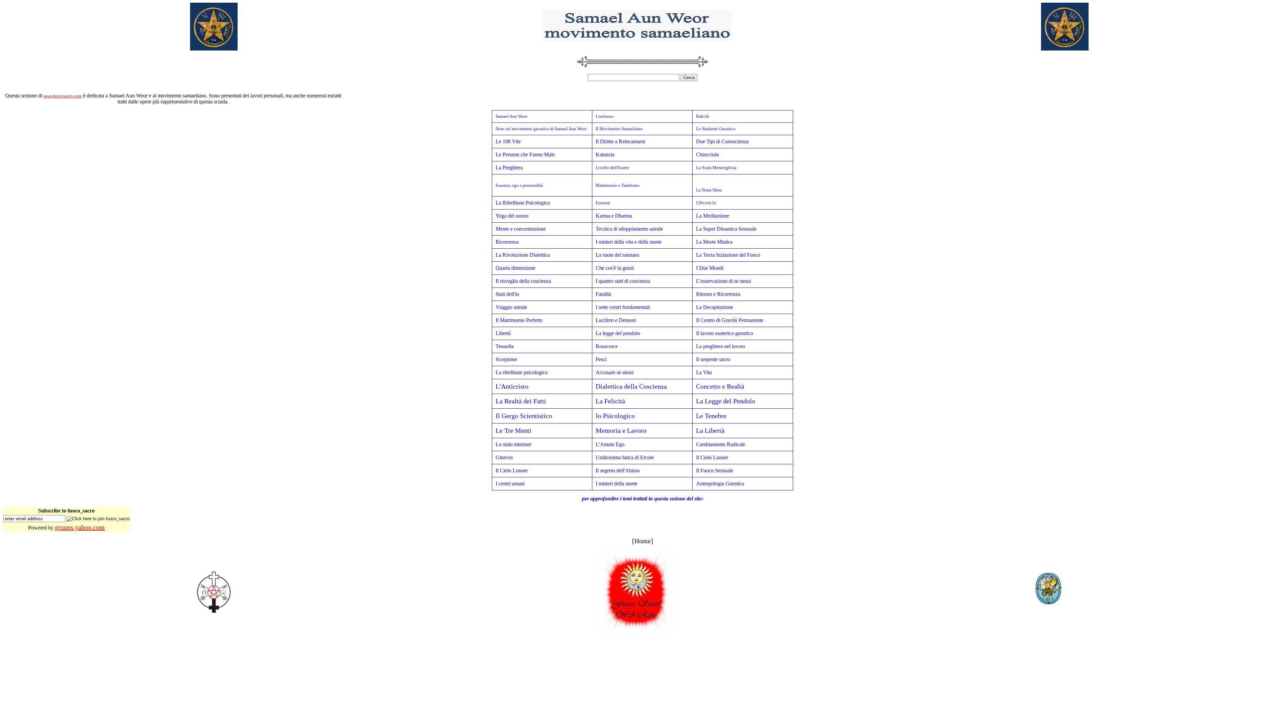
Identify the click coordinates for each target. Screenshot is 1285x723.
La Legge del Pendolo (725, 401)
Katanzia (605, 154)
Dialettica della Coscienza (631, 386)
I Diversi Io (706, 202)
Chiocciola (707, 154)
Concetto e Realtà (720, 386)
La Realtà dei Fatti (521, 401)
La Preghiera (509, 167)
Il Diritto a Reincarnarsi (620, 141)
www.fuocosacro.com (63, 95)
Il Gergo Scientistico (524, 415)
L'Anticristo (512, 386)
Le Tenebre (711, 415)
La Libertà (710, 430)
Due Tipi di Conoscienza (722, 141)
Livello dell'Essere (612, 167)
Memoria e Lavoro (621, 430)
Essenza (603, 202)
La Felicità (610, 401)
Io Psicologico (615, 415)
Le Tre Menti (513, 430)
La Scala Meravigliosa (716, 167)
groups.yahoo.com (80, 527)
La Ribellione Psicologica (523, 203)
